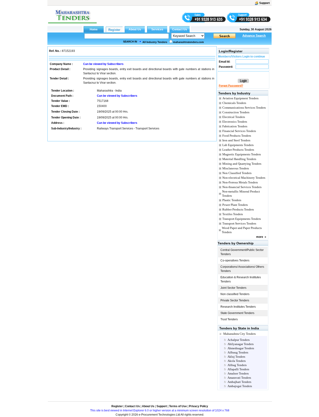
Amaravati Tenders (239, 377)
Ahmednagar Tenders (240, 348)
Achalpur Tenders (238, 340)
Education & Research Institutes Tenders (240, 279)
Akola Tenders (236, 361)
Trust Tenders (229, 319)
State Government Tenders (237, 313)
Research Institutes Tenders (238, 306)
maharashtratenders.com (188, 42)
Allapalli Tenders (238, 369)
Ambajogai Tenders (239, 386)
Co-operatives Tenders (234, 260)
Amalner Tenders (238, 373)
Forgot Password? (231, 85)
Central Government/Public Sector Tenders (242, 252)
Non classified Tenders (234, 294)
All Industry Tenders (154, 42)
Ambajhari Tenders (239, 382)
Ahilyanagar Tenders (240, 344)
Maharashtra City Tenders (239, 333)
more (259, 237)
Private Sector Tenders (234, 300)
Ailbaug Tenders (237, 352)
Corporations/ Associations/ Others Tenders (242, 269)
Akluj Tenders (236, 356)
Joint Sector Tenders (233, 287)
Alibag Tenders (237, 365)
